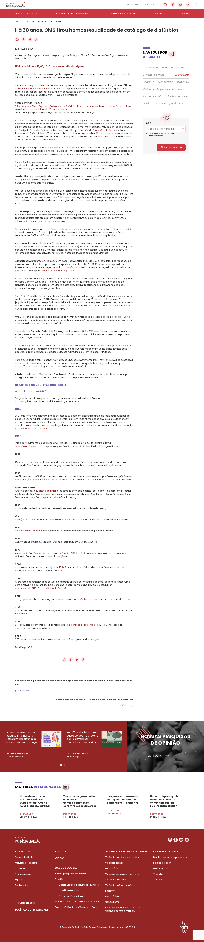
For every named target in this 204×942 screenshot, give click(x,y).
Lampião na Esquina (26, 446)
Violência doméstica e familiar (163, 67)
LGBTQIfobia (112, 896)
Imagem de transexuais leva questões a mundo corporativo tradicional (122, 799)
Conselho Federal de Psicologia (32, 88)
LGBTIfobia (182, 74)
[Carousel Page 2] (65, 765)
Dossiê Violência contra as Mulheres (79, 884)
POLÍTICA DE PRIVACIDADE (31, 910)
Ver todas (155, 755)
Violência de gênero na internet (164, 89)
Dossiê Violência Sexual (72, 896)
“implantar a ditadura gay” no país (60, 270)
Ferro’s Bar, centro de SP (59, 479)
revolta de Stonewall (36, 428)
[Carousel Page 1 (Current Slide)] (61, 765)
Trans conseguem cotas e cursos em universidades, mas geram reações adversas (80, 801)
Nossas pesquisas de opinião (71, 873)
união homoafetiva (76, 599)
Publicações (22, 885)
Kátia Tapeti (31, 530)
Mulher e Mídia (153, 96)
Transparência (23, 874)
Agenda (157, 879)
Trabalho (183, 82)
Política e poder (178, 96)
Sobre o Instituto (24, 857)
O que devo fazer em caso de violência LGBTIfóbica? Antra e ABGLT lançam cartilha (35, 801)
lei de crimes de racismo (79, 624)
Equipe (18, 879)
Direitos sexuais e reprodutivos (163, 103)
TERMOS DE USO (25, 903)
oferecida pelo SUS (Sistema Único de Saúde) (40, 588)
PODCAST (61, 851)
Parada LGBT (68, 553)
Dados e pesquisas (17, 753)
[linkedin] (188, 4)
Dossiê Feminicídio (69, 890)
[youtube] (180, 4)
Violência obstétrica (116, 879)
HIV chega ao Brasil (45, 490)
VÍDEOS (60, 858)
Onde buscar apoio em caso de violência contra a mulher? (123, 909)
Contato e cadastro (26, 862)
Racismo (148, 82)
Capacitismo (112, 902)
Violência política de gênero (120, 885)
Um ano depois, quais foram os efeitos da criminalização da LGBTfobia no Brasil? (164, 801)
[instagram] (165, 4)
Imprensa (20, 868)
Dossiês (59, 879)
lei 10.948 (61, 567)
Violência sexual (153, 74)
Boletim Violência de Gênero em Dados (77, 907)
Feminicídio (165, 82)
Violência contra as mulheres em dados (77, 901)
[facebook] (173, 4)
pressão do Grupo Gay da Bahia (97, 130)
